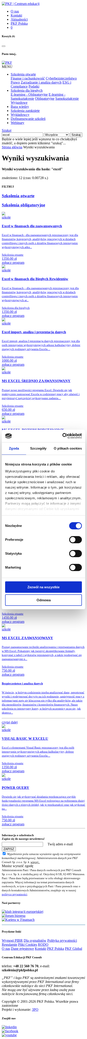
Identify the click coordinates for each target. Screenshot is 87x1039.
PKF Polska (19, 23)
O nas (15, 11)
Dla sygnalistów (35, 940)
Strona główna (12, 147)
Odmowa (44, 600)
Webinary (17, 123)
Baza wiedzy (20, 106)
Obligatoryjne (44, 98)
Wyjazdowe (19, 102)
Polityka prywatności (62, 940)
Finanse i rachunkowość (28, 78)
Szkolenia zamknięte (25, 111)
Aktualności (19, 19)
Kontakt (16, 15)
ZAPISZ (9, 849)
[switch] (75, 539)
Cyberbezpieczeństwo (61, 78)
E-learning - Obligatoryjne (29, 94)
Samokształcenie (67, 98)
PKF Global (73, 948)
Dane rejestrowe (22, 948)
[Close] (3, 46)
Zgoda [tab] (14, 448)
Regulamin (9, 944)
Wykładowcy (20, 115)
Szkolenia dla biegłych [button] (27, 90)
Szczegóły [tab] (38, 448)
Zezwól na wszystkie (43, 587)
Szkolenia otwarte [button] (23, 74)
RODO (43, 944)
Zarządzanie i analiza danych (41, 82)
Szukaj (6, 130)
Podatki (34, 86)
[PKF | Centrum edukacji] (20, 4)
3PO (35, 1009)
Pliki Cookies (27, 944)
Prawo (15, 82)
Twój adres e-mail (60, 844)
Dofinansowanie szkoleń (28, 119)
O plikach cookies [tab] (68, 448)
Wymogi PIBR (12, 940)
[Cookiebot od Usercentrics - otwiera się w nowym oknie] (62, 436)
